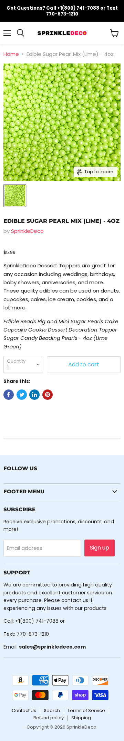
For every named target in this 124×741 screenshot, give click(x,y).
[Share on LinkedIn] (34, 394)
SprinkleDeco (27, 231)
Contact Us (24, 710)
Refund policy (48, 717)
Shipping (81, 717)
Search (52, 710)
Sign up (99, 548)
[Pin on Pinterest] (47, 394)
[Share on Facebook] (8, 394)
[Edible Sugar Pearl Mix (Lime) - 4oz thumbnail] (15, 196)
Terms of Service (86, 710)
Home (11, 54)
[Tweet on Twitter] (22, 394)
